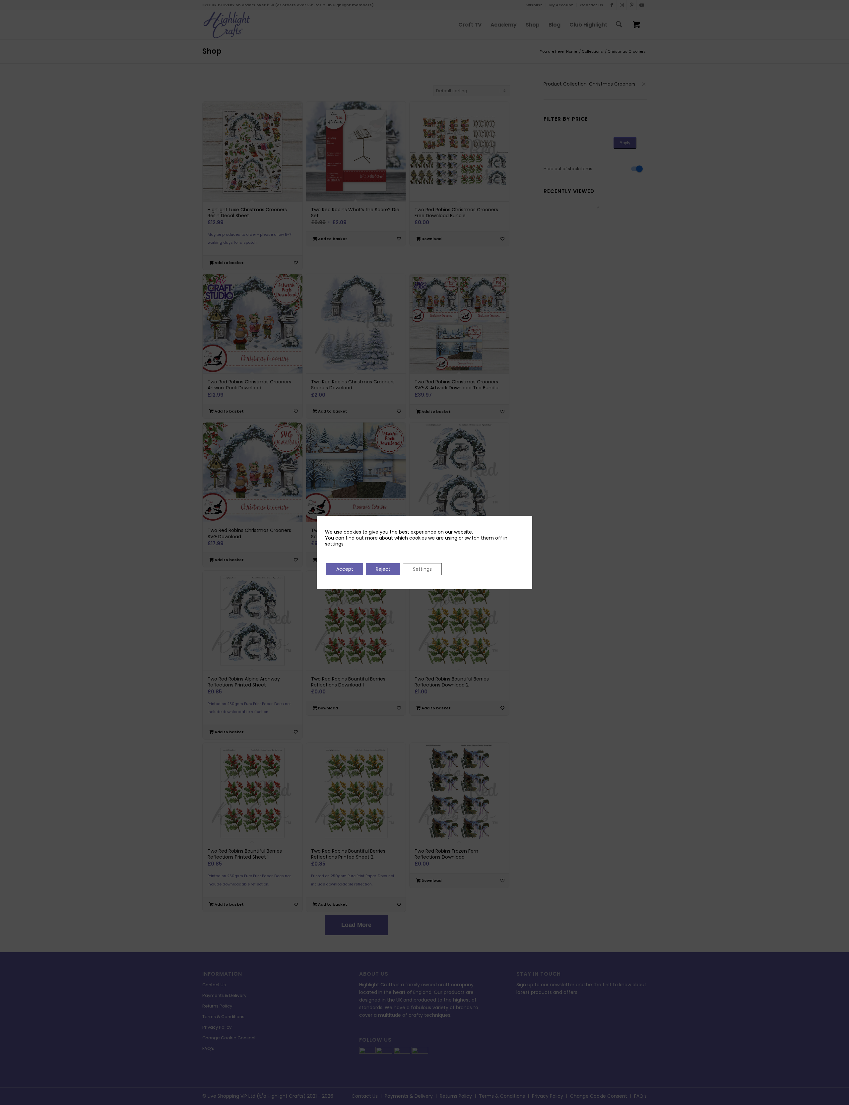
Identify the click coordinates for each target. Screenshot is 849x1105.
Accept (344, 569)
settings (334, 544)
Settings (422, 569)
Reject (383, 569)
